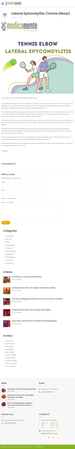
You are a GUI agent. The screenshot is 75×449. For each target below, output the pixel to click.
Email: (3, 190)
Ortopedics (4, 151)
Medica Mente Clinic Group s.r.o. (23, 447)
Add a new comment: (7, 202)
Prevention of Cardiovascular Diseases (27, 277)
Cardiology (8, 245)
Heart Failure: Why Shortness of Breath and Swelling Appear (34, 321)
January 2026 (9, 358)
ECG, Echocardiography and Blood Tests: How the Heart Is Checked (37, 299)
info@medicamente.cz (48, 431)
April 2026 (8, 349)
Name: (3, 182)
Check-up (8, 260)
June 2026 (8, 343)
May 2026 (8, 346)
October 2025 (9, 366)
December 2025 (10, 360)
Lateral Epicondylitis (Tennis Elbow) (40, 13)
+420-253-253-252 (48, 392)
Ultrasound (8, 263)
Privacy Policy (39, 447)
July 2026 (8, 341)
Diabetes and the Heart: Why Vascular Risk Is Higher (31, 310)
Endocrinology (9, 251)
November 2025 (10, 363)
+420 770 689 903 (10, 423)
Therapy (7, 236)
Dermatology (9, 257)
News (7, 239)
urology (7, 248)
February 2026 (9, 355)
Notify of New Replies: (8, 198)
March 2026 (8, 352)
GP (6, 242)
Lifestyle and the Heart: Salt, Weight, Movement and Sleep (33, 288)
